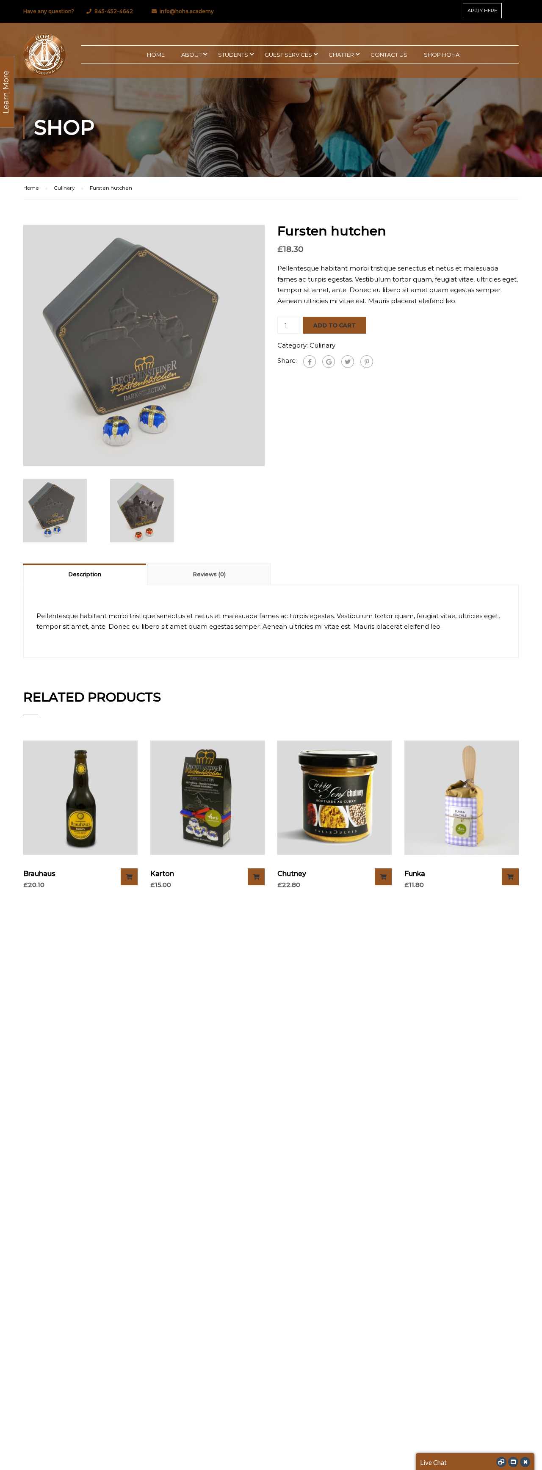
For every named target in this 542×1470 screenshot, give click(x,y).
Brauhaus (39, 874)
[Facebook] (309, 361)
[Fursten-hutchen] (144, 344)
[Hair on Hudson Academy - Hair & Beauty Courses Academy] (44, 54)
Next (273, 345)
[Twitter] (347, 361)
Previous (14, 345)
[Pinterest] (366, 361)
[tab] (85, 574)
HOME (156, 54)
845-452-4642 (113, 11)
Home (31, 188)
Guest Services (288, 54)
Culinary (64, 188)
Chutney (291, 874)
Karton (162, 874)
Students (233, 54)
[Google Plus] (328, 361)
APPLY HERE (482, 11)
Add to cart (334, 325)
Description (84, 574)
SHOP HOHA (441, 54)
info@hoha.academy (187, 11)
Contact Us (389, 54)
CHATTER (341, 54)
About (191, 54)
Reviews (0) (209, 574)
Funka (414, 874)
